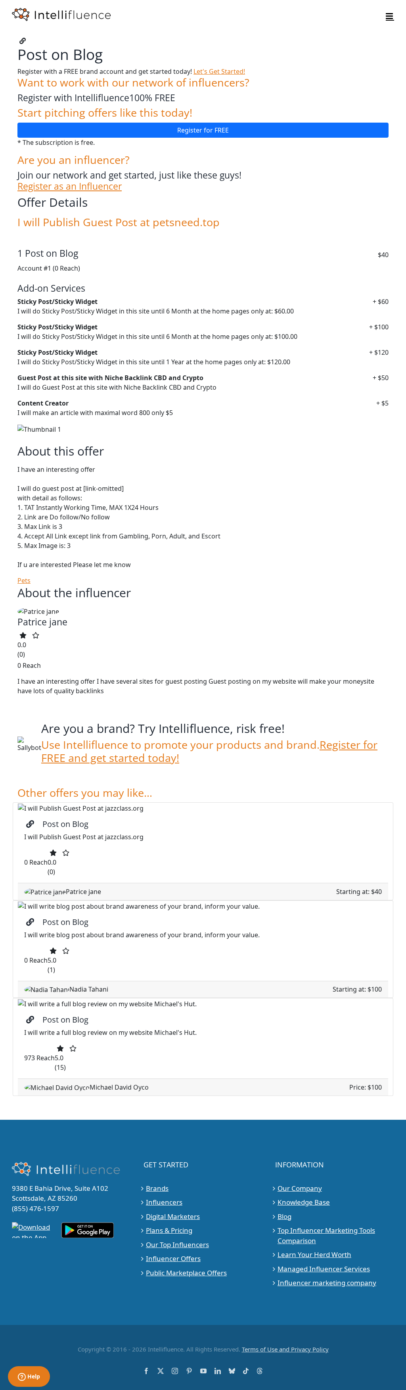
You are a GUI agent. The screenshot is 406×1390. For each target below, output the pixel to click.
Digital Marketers (173, 1216)
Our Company (300, 1188)
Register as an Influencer (69, 186)
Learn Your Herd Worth (314, 1254)
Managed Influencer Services (324, 1268)
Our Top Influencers (177, 1244)
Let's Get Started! (219, 71)
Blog (284, 1216)
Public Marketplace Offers (186, 1272)
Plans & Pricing (169, 1230)
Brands (157, 1188)
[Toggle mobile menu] (390, 16)
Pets (24, 580)
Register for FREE (203, 130)
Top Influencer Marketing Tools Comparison (326, 1235)
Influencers (164, 1202)
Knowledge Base (304, 1202)
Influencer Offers (173, 1258)
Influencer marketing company (327, 1282)
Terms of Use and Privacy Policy (285, 1349)
